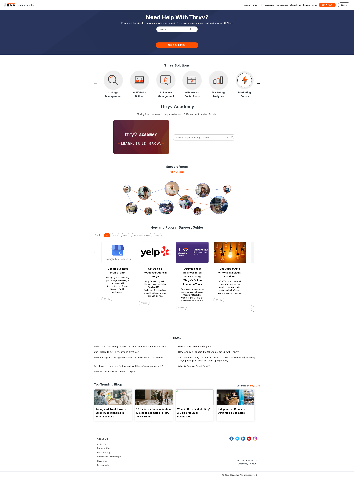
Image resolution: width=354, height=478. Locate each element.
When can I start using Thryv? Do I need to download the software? (130, 346)
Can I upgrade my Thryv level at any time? (116, 352)
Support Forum (250, 5)
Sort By (98, 235)
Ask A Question (177, 171)
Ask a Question (177, 45)
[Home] (10, 4)
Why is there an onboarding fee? (195, 346)
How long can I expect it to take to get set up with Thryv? (208, 352)
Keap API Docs (310, 5)
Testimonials (103, 465)
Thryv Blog (255, 385)
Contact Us (102, 443)
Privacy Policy (103, 452)
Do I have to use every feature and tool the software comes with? (128, 366)
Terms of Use (103, 448)
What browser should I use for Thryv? (114, 371)
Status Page (295, 5)
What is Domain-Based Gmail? (194, 366)
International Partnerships (109, 456)
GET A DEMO (327, 5)
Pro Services (282, 5)
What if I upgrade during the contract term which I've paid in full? (128, 357)
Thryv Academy (266, 5)
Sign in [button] (344, 5)
